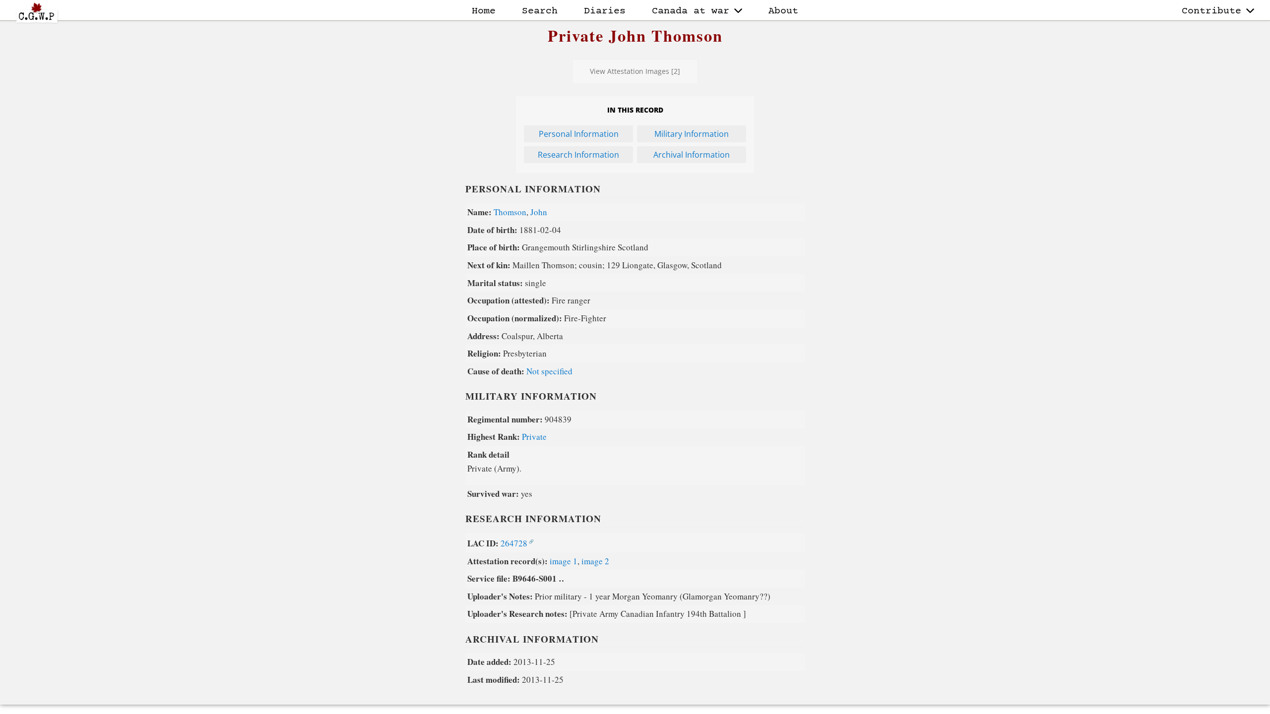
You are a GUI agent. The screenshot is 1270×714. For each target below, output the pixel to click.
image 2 (595, 561)
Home (484, 11)
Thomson (510, 212)
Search (540, 11)
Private (534, 436)
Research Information (578, 154)
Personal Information (579, 133)
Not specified (549, 371)
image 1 (563, 561)
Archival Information (691, 154)
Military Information (691, 133)
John (538, 212)
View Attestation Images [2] (635, 71)
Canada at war (690, 11)
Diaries (605, 11)
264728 (514, 543)
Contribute (1211, 11)
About (783, 11)
